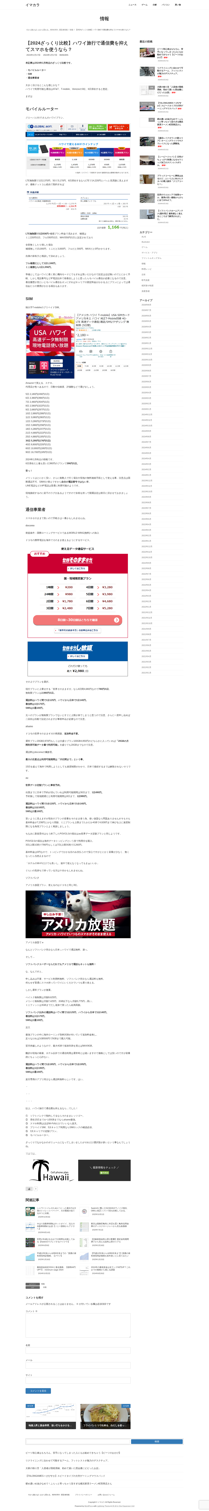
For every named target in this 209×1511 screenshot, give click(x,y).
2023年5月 (146, 519)
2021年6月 (146, 645)
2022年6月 (146, 579)
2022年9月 (146, 563)
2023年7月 (146, 508)
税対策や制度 (148, 285)
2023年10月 (147, 491)
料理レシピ (147, 269)
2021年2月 (146, 667)
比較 (45, 1287)
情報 (43, 1284)
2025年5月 (146, 387)
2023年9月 (146, 497)
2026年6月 (146, 316)
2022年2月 (146, 601)
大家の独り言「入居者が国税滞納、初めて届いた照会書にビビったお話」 (170, 90)
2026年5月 (146, 321)
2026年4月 (146, 327)
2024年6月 (146, 447)
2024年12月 (147, 415)
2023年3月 (146, 530)
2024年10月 (147, 425)
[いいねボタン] (29, 1189)
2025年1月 (146, 409)
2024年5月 (146, 453)
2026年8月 (146, 305)
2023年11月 (147, 486)
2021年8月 (146, 634)
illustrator (146, 242)
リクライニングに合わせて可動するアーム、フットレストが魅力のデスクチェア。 (68, 1460)
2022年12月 (147, 546)
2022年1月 (146, 607)
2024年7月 (146, 442)
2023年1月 (146, 541)
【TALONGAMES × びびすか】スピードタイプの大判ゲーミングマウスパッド (170, 106)
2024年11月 (147, 420)
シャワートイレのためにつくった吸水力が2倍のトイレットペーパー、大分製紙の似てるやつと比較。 (56, 1210)
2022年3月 (146, 596)
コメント (32, 1311)
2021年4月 (146, 656)
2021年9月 (146, 629)
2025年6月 (146, 381)
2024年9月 (146, 431)
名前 (28, 1345)
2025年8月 (146, 371)
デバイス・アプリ (150, 253)
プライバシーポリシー (83, 1495)
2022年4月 (146, 590)
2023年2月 (146, 535)
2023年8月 (146, 502)
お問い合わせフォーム (106, 1495)
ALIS (144, 237)
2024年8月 (146, 436)
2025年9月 (146, 365)
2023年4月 (146, 524)
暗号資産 (146, 280)
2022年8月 (146, 568)
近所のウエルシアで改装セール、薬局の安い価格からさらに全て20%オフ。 (170, 197)
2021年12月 (147, 612)
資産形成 (146, 291)
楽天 (28, 1027)
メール (29, 1360)
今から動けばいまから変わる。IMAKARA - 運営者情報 (49, 1495)
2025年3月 (146, 398)
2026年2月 (146, 338)
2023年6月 (146, 513)
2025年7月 (146, 376)
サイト (29, 1375)
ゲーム (145, 247)
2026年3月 (146, 332)
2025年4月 (146, 392)
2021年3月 (146, 662)
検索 (157, 1441)
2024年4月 (146, 458)
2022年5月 (146, 585)
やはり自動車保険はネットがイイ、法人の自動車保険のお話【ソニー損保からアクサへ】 (56, 1226)
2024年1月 (146, 475)
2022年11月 (147, 552)
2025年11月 (147, 354)
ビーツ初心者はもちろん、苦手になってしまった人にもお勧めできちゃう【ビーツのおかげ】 (73, 1453)
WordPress (88, 1506)
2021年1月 (146, 673)
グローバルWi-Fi (34, 117)
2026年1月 (146, 343)
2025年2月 (146, 403)
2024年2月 (146, 469)
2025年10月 (147, 360)
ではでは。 (31, 1153)
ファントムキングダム (152, 258)
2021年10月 (147, 623)
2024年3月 (146, 464)
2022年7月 (146, 574)
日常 (144, 274)
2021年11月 (147, 618)
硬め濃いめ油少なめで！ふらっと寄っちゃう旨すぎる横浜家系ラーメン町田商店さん (69, 1483)
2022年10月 (147, 557)
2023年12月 (147, 480)
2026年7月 (146, 310)
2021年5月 (146, 651)
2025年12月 (147, 349)
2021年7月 (146, 640)
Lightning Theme (103, 1506)
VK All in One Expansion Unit (123, 1506)
